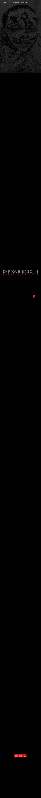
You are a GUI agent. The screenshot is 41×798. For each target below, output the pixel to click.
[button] (4, 3)
